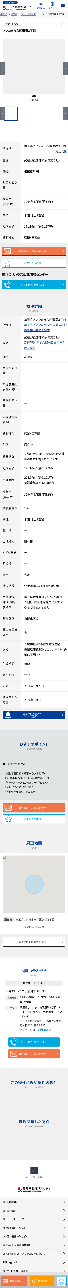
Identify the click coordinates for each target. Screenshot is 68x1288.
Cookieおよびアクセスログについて (25, 1254)
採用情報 (11, 1210)
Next (65, 68)
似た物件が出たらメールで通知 (32, 715)
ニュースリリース (14, 1219)
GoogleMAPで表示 (32, 926)
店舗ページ (26, 1029)
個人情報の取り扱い (16, 1236)
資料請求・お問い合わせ (32, 251)
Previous (2, 68)
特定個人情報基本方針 (18, 1245)
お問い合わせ (17, 1281)
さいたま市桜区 (28, 14)
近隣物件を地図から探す (32, 942)
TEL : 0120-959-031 (32, 285)
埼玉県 (14, 14)
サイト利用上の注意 (16, 1271)
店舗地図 (43, 1029)
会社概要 (11, 1202)
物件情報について (15, 1228)
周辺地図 (61, 151)
